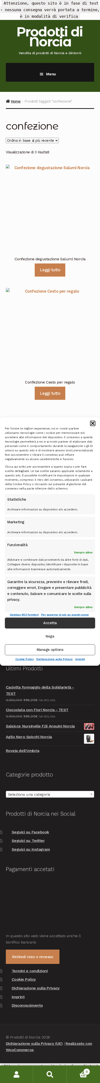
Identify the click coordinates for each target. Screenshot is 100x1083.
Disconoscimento (27, 1005)
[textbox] (50, 794)
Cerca (50, 1074)
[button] (92, 423)
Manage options (50, 649)
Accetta (50, 623)
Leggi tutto (50, 269)
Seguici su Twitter (28, 840)
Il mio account (16, 1074)
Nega (50, 636)
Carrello (77, 1070)
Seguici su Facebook (30, 832)
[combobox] (50, 794)
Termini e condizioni (30, 971)
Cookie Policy (24, 659)
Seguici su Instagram (31, 849)
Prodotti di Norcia (49, 37)
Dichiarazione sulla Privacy (54, 659)
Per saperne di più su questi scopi (65, 614)
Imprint (80, 659)
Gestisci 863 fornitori (24, 614)
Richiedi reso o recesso (32, 956)
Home (16, 101)
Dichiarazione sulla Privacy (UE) (34, 1043)
